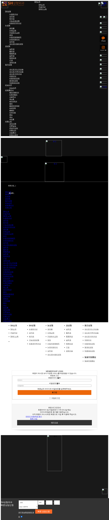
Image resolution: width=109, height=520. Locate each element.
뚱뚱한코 (12, 53)
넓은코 (11, 56)
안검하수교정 (14, 33)
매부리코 (12, 58)
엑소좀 (11, 99)
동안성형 (8, 65)
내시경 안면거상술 (16, 72)
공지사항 (12, 124)
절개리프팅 (13, 81)
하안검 (11, 19)
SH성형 (8, 11)
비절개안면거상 (15, 23)
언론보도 (12, 126)
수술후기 (12, 133)
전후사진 (12, 130)
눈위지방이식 (14, 39)
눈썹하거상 (13, 14)
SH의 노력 (43, 9)
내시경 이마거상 (15, 74)
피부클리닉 (9, 90)
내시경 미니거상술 (16, 69)
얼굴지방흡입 (90, 357)
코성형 (7, 46)
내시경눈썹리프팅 (16, 44)
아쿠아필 (12, 113)
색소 (11, 117)
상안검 (11, 16)
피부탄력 (12, 108)
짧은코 (11, 51)
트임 (11, 35)
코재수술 (12, 62)
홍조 (11, 115)
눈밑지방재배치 (15, 37)
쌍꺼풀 (11, 28)
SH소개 (37, 2)
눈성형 (7, 25)
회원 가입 (33, 419)
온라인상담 (13, 128)
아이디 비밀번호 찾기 (34, 416)
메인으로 (54, 423)
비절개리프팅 (14, 78)
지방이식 (12, 76)
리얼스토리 (13, 135)
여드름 (11, 119)
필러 (11, 104)
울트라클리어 (14, 92)
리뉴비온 (8, 85)
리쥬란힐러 (13, 95)
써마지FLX (13, 101)
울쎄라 (11, 110)
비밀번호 (54, 383)
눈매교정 (12, 30)
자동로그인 (56, 398)
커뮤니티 (8, 121)
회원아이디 (54, 378)
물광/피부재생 (14, 106)
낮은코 (11, 49)
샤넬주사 (12, 97)
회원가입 (12, 185)
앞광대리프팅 (14, 83)
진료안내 (42, 7)
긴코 (11, 60)
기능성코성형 (14, 21)
